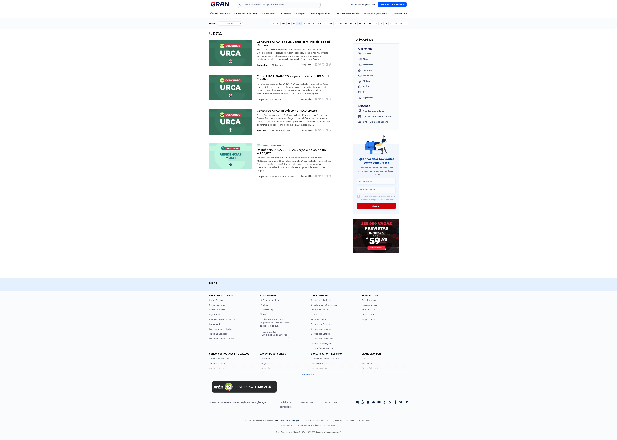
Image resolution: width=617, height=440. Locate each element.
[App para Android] (373, 402)
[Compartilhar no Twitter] (319, 64)
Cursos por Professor (322, 338)
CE (299, 23)
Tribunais (368, 64)
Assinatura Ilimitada (392, 4)
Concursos (268, 13)
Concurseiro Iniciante (347, 13)
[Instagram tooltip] (384, 402)
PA (341, 23)
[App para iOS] (368, 402)
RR (381, 23)
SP (400, 23)
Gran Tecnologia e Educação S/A (288, 421)
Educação (368, 75)
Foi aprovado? (274, 333)
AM (283, 23)
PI (355, 23)
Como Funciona (217, 305)
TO (405, 23)
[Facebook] (395, 402)
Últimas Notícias (220, 13)
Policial (367, 54)
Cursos (285, 13)
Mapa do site (331, 402)
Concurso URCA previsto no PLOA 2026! (287, 110)
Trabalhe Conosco (218, 334)
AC (273, 23)
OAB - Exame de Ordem (375, 122)
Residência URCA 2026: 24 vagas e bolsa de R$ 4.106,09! (291, 151)
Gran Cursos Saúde (272, 145)
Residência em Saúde (374, 111)
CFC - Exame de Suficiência (377, 116)
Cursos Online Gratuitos (323, 348)
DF (304, 23)
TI (364, 92)
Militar (366, 81)
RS (386, 23)
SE (395, 23)
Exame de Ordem (320, 310)
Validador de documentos (222, 319)
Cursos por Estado (320, 334)
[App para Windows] (357, 402)
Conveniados (215, 324)
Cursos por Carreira (321, 329)
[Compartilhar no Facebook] (316, 64)
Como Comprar (217, 310)
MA (319, 23)
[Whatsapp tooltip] (390, 402)
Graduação (316, 314)
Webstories (400, 13)
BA (294, 23)
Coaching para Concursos (324, 305)
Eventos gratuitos (365, 4)
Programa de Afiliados (220, 329)
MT (336, 23)
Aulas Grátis (368, 314)
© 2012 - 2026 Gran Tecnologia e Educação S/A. (238, 402)
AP (289, 23)
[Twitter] (400, 402)
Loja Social (214, 314)
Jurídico (367, 70)
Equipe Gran (263, 65)
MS (330, 23)
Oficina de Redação (321, 343)
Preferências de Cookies (221, 338)
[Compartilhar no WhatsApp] (323, 64)
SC (390, 23)
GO (314, 23)
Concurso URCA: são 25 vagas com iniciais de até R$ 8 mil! (293, 43)
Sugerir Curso (369, 319)
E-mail (265, 314)
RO (375, 23)
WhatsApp (267, 310)
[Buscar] (240, 5)
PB (346, 23)
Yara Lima (261, 130)
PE (351, 23)
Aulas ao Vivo (368, 310)
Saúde (366, 86)
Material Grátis (369, 305)
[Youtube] (379, 402)
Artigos (300, 13)
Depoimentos (369, 300)
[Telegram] (406, 402)
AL (278, 23)
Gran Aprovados (320, 13)
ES (309, 23)
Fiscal (366, 59)
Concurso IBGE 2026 (246, 13)
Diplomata (368, 97)
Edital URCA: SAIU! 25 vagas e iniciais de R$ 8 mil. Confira (293, 77)
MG (324, 23)
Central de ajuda (271, 300)
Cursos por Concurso (321, 324)
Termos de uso (308, 402)
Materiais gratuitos (375, 13)
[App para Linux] (362, 402)
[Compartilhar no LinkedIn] (326, 64)
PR (360, 23)
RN (370, 23)
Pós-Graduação (319, 319)
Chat (265, 305)
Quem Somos (216, 300)
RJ (365, 23)
